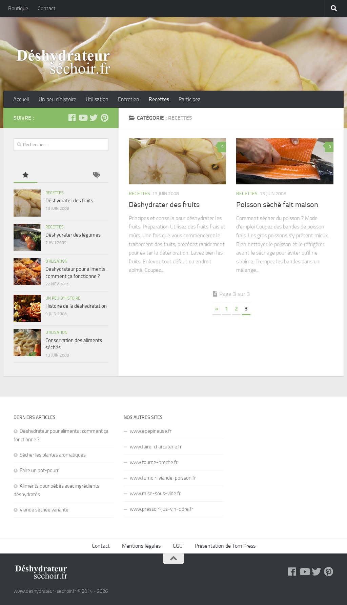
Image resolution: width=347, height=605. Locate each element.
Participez (189, 99)
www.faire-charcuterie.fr (156, 447)
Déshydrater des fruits (164, 204)
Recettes (159, 99)
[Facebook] (72, 118)
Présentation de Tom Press (225, 546)
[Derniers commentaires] (73, 175)
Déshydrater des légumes (73, 235)
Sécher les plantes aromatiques (53, 455)
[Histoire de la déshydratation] (27, 308)
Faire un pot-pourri (40, 470)
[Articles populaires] (25, 175)
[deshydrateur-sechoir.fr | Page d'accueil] (63, 62)
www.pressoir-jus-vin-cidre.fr (161, 509)
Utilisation (97, 99)
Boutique (18, 8)
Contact (47, 8)
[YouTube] (83, 118)
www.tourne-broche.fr (154, 462)
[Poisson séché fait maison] (284, 161)
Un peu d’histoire (57, 99)
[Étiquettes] (96, 175)
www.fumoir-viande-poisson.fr (163, 478)
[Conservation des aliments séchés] (27, 342)
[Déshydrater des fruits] (177, 161)
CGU (178, 546)
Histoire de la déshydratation (76, 306)
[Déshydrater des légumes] (27, 237)
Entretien (128, 99)
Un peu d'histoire (62, 298)
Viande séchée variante (44, 510)
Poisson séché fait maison (277, 204)
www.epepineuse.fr (150, 431)
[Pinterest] (104, 118)
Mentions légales (141, 546)
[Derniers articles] (49, 175)
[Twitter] (93, 118)
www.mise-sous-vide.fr (155, 493)
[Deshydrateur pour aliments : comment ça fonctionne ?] (27, 271)
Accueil (21, 99)
